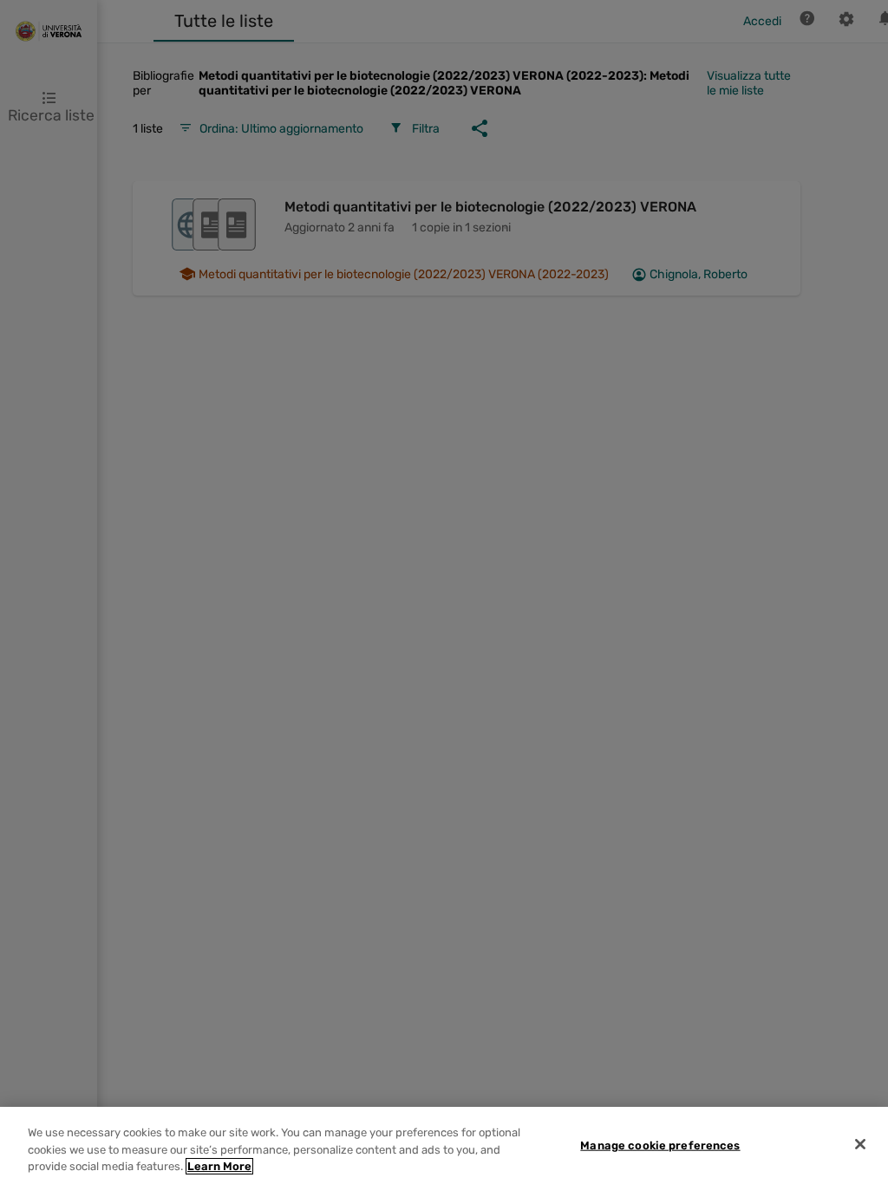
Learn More (219, 1166)
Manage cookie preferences (660, 1144)
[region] (444, 1145)
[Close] (860, 1144)
